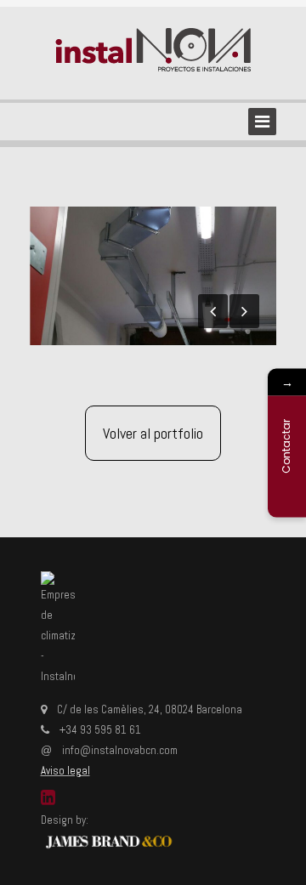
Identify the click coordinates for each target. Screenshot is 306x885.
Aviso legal (65, 770)
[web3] (153, 276)
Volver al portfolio (153, 433)
